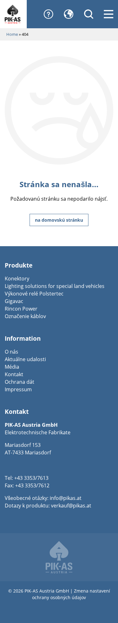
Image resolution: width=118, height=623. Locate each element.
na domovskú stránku (59, 220)
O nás (11, 351)
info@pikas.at (65, 498)
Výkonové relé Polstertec (34, 293)
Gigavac (14, 301)
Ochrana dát (19, 381)
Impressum (18, 389)
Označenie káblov (25, 316)
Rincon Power (21, 308)
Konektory (17, 278)
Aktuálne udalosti (25, 359)
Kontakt (14, 374)
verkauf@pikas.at (71, 505)
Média (12, 366)
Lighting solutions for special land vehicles (54, 286)
